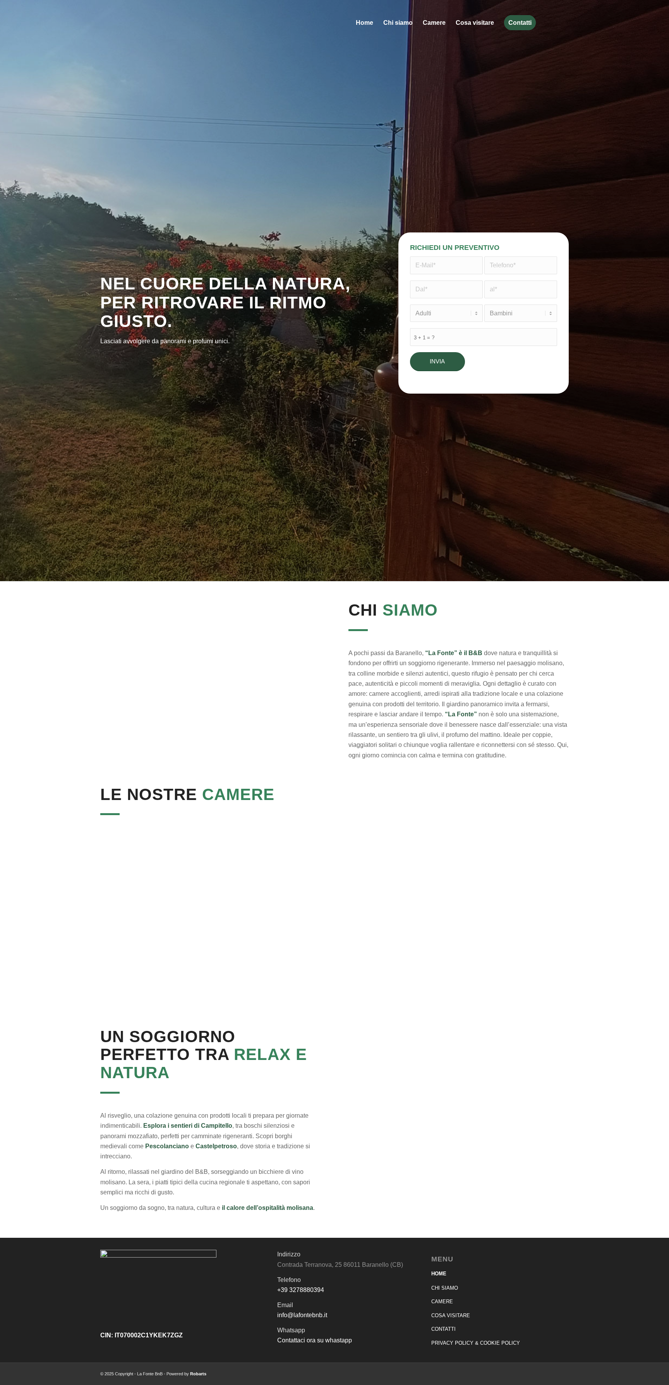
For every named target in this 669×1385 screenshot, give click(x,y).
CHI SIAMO (444, 1288)
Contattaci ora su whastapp (314, 1340)
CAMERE (442, 1301)
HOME (438, 1274)
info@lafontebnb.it (302, 1315)
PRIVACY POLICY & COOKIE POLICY (475, 1343)
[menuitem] (364, 23)
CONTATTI (443, 1329)
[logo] (122, 23)
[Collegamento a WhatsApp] (562, 22)
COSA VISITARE (450, 1315)
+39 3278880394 (300, 1290)
